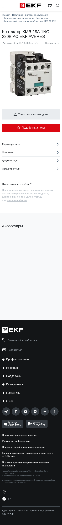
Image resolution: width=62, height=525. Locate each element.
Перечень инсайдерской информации (23, 447)
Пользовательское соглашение (19, 435)
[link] (6, 411)
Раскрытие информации (16, 441)
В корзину (15, 304)
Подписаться (15, 349)
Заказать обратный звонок (22, 340)
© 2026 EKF (7, 514)
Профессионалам (17, 359)
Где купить (13, 392)
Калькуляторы (15, 384)
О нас (9, 401)
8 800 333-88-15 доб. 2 (35, 193)
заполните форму (17, 200)
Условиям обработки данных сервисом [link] (18, 475)
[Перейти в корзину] (50, 5)
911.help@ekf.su (33, 196)
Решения (12, 367)
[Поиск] (57, 5)
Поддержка (13, 376)
